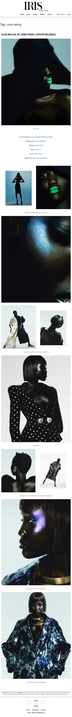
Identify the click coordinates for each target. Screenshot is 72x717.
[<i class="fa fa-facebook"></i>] (65, 14)
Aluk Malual (33, 158)
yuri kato (65, 694)
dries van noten (54, 692)
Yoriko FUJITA (38, 145)
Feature (35, 14)
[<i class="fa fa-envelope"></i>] (69, 14)
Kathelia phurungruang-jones (19, 694)
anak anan (32, 692)
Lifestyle (49, 14)
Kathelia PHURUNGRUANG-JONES (42, 137)
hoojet (65, 692)
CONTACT (43, 710)
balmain (47, 692)
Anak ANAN (38, 154)
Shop (58, 14)
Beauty (28, 14)
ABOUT (28, 710)
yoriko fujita (59, 694)
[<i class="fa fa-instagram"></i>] (67, 14)
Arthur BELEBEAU (40, 141)
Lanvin (33, 694)
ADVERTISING (35, 710)
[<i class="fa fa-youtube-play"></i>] (62, 14)
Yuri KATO (38, 150)
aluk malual (25, 692)
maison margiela (40, 694)
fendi (61, 692)
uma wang (53, 694)
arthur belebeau (40, 692)
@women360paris (42, 158)
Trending (42, 14)
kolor (29, 694)
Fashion (22, 14)
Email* (36, 700)
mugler (47, 694)
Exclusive (9, 692)
